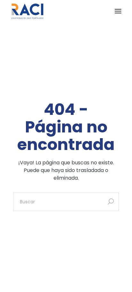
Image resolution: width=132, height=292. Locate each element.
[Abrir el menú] (118, 11)
